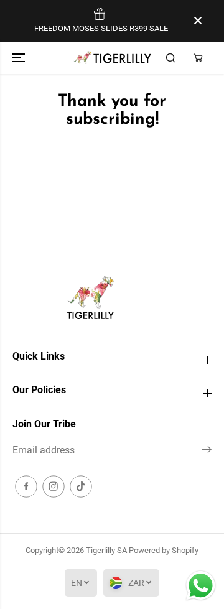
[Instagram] (53, 486)
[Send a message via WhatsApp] (201, 586)
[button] (19, 58)
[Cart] (198, 58)
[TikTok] (81, 486)
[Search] (170, 58)
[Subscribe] (207, 451)
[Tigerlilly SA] (112, 57)
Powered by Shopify (163, 550)
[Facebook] (26, 486)
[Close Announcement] (198, 20)
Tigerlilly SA (106, 550)
